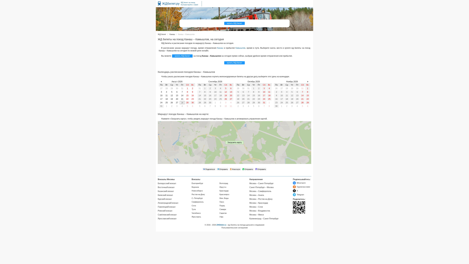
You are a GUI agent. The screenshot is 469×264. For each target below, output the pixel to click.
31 (161, 106)
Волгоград (223, 183)
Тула (194, 209)
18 (220, 95)
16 (210, 95)
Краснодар (224, 191)
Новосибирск (197, 191)
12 (226, 92)
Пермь (222, 206)
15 (205, 95)
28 (182, 103)
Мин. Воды (224, 198)
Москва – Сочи (256, 207)
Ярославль (196, 217)
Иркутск (222, 187)
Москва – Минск (256, 215)
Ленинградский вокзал (168, 203)
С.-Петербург (197, 198)
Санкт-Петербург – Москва (261, 187)
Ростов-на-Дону (198, 194)
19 (226, 95)
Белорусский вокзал (167, 183)
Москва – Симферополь (260, 191)
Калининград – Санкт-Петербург (264, 219)
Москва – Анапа (256, 195)
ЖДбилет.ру (171, 3)
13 (231, 92)
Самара (222, 209)
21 (200, 99)
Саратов (223, 213)
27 (231, 99)
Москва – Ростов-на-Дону (260, 199)
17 (215, 95)
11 (220, 92)
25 (220, 99)
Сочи (194, 206)
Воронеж (195, 187)
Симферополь (198, 202)
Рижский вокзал (165, 211)
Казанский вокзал (166, 191)
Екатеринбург (197, 183)
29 (187, 103)
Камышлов (240, 48)
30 (193, 103)
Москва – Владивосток (259, 211)
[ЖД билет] (159, 3)
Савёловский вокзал (167, 215)
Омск (221, 202)
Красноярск (224, 194)
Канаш (220, 48)
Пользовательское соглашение (234, 228)
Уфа (221, 217)
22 (205, 99)
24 (215, 99)
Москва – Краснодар (258, 203)
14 (200, 95)
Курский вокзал (165, 199)
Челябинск (196, 213)
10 (215, 92)
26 (226, 99)
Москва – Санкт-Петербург (261, 183)
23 (210, 99)
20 (231, 95)
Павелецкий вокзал (166, 207)
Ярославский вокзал (167, 219)
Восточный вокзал (166, 187)
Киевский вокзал (165, 195)
